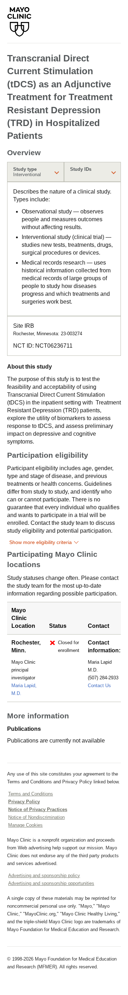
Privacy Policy (24, 801)
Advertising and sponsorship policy (44, 875)
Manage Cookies (25, 825)
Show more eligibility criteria (40, 542)
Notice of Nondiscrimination (36, 817)
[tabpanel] (64, 249)
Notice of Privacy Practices (37, 809)
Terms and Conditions (30, 793)
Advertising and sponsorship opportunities (51, 883)
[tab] (35, 172)
